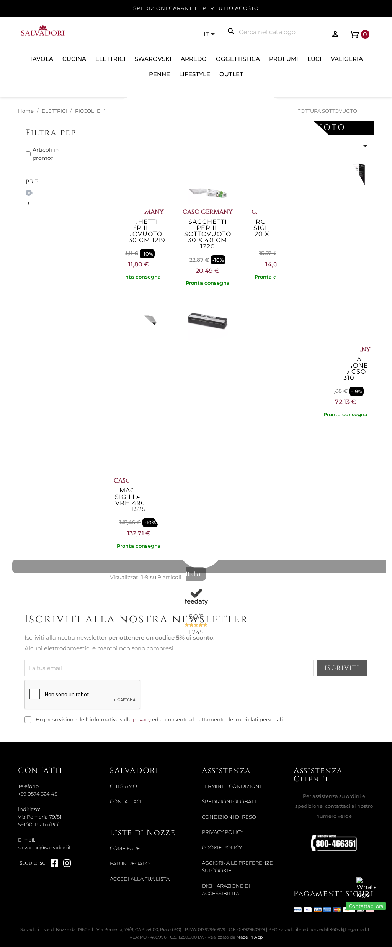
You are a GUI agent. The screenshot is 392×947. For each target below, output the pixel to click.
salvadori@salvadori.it (44, 847)
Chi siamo (123, 786)
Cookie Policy (222, 847)
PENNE (159, 74)
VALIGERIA (347, 58)
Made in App (249, 937)
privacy (142, 719)
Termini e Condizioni (231, 786)
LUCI (314, 58)
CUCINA (74, 58)
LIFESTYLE (194, 74)
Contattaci (126, 801)
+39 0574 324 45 (37, 794)
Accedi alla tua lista (140, 879)
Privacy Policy (222, 832)
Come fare (125, 848)
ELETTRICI (110, 58)
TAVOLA (41, 58)
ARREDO (194, 58)
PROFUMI (283, 58)
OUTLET (231, 74)
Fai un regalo (130, 864)
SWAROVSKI (153, 58)
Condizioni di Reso (229, 817)
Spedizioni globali (229, 801)
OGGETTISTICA (238, 58)
